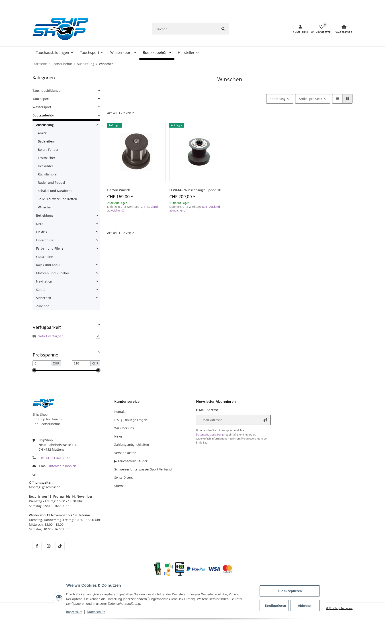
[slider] (34, 370)
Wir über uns (124, 428)
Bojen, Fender (48, 149)
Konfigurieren (275, 605)
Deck (39, 224)
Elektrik (41, 232)
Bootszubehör (43, 115)
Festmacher (46, 158)
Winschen (45, 207)
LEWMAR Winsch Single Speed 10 (195, 190)
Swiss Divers (123, 477)
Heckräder (45, 166)
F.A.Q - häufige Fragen (130, 420)
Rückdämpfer (48, 174)
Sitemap (120, 486)
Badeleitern (46, 141)
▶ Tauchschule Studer (130, 461)
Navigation (44, 281)
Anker (42, 133)
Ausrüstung (45, 125)
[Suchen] (223, 29)
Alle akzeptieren (289, 591)
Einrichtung (44, 240)
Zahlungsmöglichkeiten (131, 444)
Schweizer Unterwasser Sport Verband (143, 469)
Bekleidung (44, 215)
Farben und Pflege (49, 248)
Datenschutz (96, 612)
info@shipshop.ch (62, 466)
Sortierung (278, 99)
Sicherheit (43, 298)
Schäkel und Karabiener (56, 191)
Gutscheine (44, 256)
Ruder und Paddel (51, 182)
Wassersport (42, 107)
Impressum (74, 612)
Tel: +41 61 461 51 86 (54, 458)
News (118, 436)
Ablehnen (305, 605)
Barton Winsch (118, 190)
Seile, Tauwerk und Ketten (57, 199)
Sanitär (41, 289)
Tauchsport (41, 99)
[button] (337, 99)
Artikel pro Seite (311, 99)
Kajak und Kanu (48, 265)
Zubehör (42, 306)
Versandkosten (125, 453)
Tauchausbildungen (47, 90)
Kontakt (120, 411)
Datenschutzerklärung (210, 434)
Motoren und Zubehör (52, 273)
